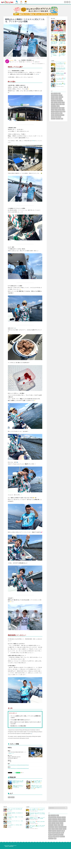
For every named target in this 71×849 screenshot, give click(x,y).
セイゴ (57, 104)
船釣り (50, 834)
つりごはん (55, 93)
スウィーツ (53, 104)
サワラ (60, 102)
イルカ (60, 98)
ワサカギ (57, 111)
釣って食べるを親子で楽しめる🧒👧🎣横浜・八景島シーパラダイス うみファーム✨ (36, 781)
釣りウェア (53, 118)
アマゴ (50, 819)
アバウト (25, 3)
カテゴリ (16, 3)
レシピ (63, 109)
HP (33, 140)
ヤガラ (60, 109)
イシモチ (53, 98)
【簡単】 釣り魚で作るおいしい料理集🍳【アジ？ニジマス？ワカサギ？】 (18, 786)
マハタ (53, 109)
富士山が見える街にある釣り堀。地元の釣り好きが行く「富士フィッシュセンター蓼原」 (37, 814)
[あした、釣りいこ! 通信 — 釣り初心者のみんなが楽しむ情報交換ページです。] (7, 1)
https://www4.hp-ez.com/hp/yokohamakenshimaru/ (18, 765)
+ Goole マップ (11, 753)
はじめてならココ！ (55, 95)
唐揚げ (53, 113)
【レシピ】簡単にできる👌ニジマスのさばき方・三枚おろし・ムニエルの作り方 (37, 809)
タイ (60, 104)
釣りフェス (58, 118)
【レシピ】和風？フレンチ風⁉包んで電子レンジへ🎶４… (62, 55)
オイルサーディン (59, 100)
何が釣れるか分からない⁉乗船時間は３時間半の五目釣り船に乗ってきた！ (18, 781)
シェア (13, 772)
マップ (21, 3)
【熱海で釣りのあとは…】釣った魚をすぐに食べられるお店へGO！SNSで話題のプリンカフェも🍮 (36, 787)
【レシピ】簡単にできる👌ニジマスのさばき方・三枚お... (60, 63)
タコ (63, 104)
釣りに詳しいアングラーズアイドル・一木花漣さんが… (54, 55)
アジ (9, 797)
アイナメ (60, 95)
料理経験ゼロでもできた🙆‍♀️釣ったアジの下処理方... (60, 74)
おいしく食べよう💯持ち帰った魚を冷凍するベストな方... (60, 79)
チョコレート (51, 826)
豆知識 (60, 116)
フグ (59, 107)
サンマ (63, 102)
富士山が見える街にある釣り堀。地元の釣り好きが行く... (60, 69)
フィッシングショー (55, 107)
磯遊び (61, 113)
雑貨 (62, 118)
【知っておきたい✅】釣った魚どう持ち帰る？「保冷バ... (60, 84)
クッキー (55, 102)
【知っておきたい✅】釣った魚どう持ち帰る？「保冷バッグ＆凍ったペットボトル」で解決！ (37, 826)
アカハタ (63, 817)
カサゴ (13, 797)
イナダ (57, 98)
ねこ (59, 93)
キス (52, 102)
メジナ (56, 109)
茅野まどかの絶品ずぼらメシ (58, 834)
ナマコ (56, 826)
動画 (64, 111)
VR (49, 815)
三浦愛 (61, 111)
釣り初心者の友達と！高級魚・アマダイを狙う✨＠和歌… (62, 43)
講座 (56, 116)
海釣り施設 (56, 113)
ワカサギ (53, 111)
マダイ (63, 107)
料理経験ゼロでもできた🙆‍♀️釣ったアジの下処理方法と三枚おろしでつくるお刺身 (37, 818)
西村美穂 (53, 116)
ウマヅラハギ (54, 100)
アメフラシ (55, 819)
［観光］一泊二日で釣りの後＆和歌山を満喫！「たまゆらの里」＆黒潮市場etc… (58, 32)
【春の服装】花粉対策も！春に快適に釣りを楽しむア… (54, 43)
